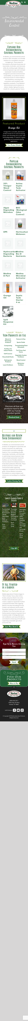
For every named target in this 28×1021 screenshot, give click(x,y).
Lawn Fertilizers (8, 365)
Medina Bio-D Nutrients (21, 253)
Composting (8, 345)
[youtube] (18, 710)
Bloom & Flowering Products (8, 340)
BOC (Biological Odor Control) (21, 211)
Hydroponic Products (8, 361)
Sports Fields (21, 342)
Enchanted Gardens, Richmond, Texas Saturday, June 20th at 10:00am (6, 515)
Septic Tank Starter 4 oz (19, 298)
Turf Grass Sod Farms (21, 351)
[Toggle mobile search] (22, 2)
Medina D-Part (7, 274)
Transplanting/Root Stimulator (21, 346)
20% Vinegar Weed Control (7, 186)
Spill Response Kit (8, 321)
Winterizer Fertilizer (21, 364)
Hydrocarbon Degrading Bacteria (10, 253)
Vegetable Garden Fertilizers (21, 356)
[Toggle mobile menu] (25, 2)
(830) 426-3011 (14, 700)
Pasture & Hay (20, 339)
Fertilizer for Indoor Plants (8, 349)
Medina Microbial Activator (21, 275)
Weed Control (21, 360)
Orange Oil (7, 296)
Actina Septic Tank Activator (20, 186)
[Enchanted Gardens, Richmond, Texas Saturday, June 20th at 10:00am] (5, 505)
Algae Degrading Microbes (8, 209)
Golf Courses (8, 354)
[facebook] (14, 710)
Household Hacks (8, 357)
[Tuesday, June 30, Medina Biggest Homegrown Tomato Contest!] (14, 505)
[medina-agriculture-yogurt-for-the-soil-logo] (14, 691)
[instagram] (22, 710)
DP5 (5, 232)
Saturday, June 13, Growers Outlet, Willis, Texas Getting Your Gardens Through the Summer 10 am (22, 520)
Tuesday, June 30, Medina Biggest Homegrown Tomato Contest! (15, 514)
